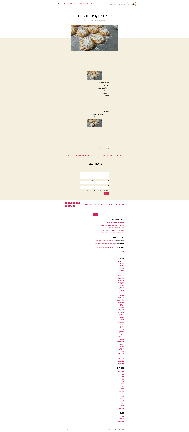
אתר (108, 185)
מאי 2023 (122, 328)
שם (108, 180)
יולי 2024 (122, 304)
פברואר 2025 (121, 292)
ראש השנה (121, 406)
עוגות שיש (122, 396)
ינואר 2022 (121, 355)
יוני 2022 (122, 346)
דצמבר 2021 (121, 356)
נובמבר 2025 (121, 277)
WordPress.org (120, 421)
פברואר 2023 (121, 333)
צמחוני (71, 3)
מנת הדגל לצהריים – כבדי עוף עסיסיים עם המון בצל (113, 232)
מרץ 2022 (121, 351)
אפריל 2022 (121, 349)
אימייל (92, 180)
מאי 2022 (122, 348)
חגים (123, 378)
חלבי (123, 379)
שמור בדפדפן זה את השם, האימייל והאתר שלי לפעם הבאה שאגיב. (97, 190)
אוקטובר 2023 (120, 319)
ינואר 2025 (121, 294)
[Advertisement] (94, 62)
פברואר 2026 (121, 272)
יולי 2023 (122, 324)
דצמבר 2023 (121, 316)
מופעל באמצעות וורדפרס (109, 429)
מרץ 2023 (121, 331)
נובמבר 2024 (121, 297)
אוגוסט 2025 (121, 282)
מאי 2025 (122, 287)
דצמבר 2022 (121, 336)
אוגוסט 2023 (121, 322)
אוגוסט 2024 (121, 302)
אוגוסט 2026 (121, 261)
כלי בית (122, 384)
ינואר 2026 (121, 273)
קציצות (64, 3)
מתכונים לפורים (99, 148)
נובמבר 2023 (121, 317)
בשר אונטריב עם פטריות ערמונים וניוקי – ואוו (114, 227)
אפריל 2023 (121, 329)
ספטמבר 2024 (120, 300)
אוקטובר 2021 (120, 360)
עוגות (81, 3)
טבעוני (88, 3)
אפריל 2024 (121, 309)
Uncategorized (120, 371)
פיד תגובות (121, 419)
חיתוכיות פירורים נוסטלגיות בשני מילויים (115, 222)
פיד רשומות (121, 418)
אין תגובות (85, 20)
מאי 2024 (122, 307)
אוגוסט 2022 (121, 343)
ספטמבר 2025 (120, 280)
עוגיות (77, 3)
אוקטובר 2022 (120, 339)
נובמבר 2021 (121, 358)
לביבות (122, 386)
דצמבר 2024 (121, 295)
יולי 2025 (122, 284)
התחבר (122, 416)
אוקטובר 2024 (120, 299)
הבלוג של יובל (121, 376)
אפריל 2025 (121, 289)
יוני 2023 (122, 326)
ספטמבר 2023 (120, 321)
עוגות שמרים (121, 398)
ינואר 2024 (121, 314)
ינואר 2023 (121, 334)
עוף (74, 3)
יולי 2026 (122, 263)
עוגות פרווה (121, 393)
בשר (91, 3)
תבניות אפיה (121, 408)
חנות (95, 3)
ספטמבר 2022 (120, 341)
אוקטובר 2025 (120, 278)
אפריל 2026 (121, 268)
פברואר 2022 (121, 353)
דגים (68, 3)
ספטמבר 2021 (120, 361)
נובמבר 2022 (121, 338)
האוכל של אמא (126, 3)
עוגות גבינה (121, 391)
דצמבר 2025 (121, 275)
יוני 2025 (122, 285)
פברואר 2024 (121, 312)
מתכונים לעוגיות (104, 148)
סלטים (84, 3)
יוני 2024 (122, 305)
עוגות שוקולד (121, 395)
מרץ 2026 (121, 270)
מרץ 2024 (121, 311)
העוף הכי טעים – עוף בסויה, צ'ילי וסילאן (112, 254)
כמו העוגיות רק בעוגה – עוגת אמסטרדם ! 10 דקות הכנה (112, 225)
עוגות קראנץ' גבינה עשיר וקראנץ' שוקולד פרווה (106, 240)
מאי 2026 (122, 267)
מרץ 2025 (121, 290)
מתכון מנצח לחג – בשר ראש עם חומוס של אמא (113, 230)
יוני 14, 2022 (92, 20)
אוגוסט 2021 (121, 363)
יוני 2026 (122, 265)
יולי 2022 (122, 344)
